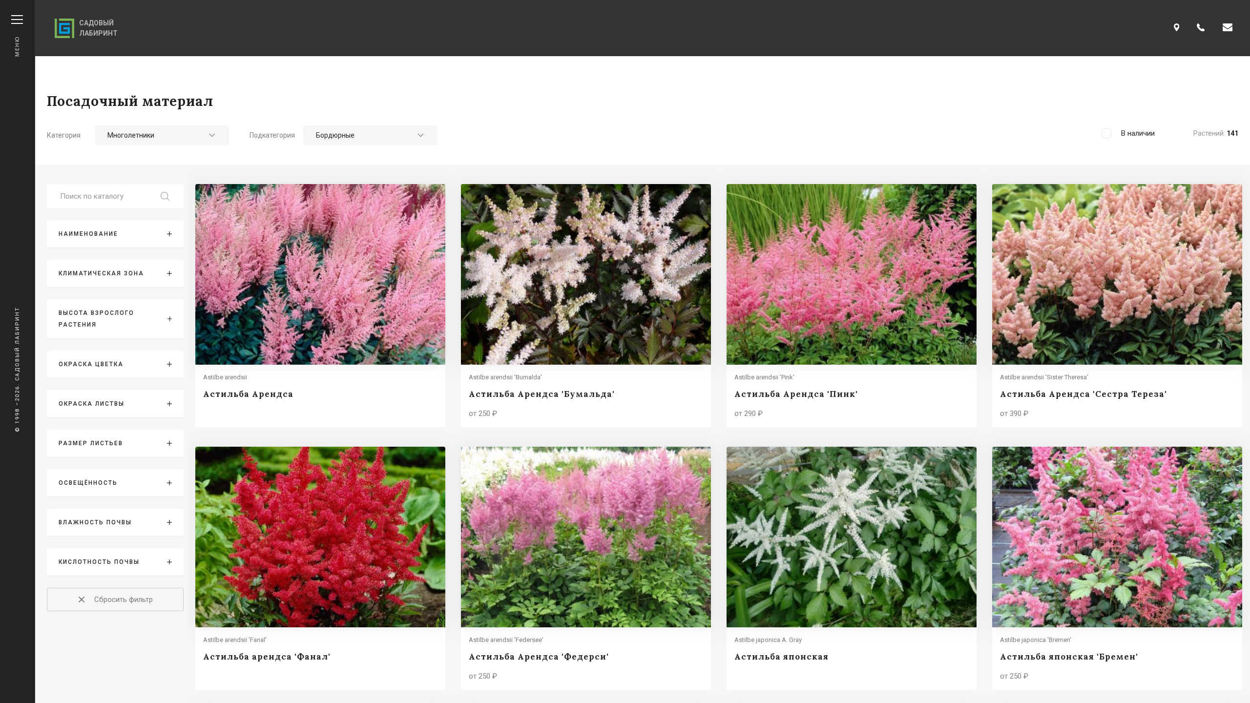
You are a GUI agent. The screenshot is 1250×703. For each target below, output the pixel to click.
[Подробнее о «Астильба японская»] (851, 568)
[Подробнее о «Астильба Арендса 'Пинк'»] (851, 305)
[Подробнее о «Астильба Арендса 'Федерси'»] (586, 568)
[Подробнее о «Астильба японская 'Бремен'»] (1117, 568)
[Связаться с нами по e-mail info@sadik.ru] (1227, 28)
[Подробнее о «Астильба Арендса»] (320, 305)
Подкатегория (272, 135)
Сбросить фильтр (123, 599)
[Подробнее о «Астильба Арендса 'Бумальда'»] (586, 305)
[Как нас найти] (1177, 28)
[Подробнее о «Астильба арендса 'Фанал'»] (320, 568)
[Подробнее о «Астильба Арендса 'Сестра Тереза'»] (1117, 305)
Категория (64, 135)
